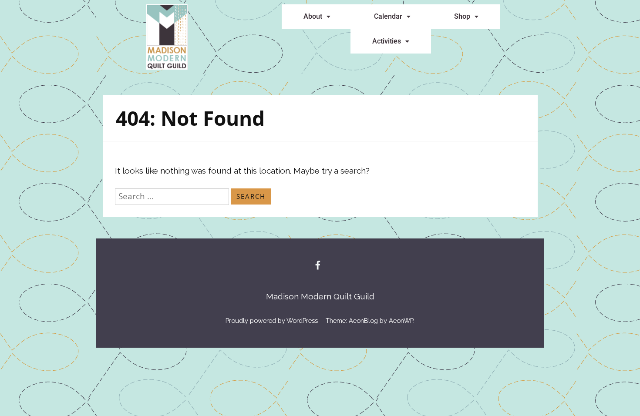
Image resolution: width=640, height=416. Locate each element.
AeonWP (401, 320)
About (312, 16)
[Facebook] (318, 265)
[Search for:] (173, 196)
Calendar (388, 16)
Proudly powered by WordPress (272, 320)
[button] (317, 16)
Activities (386, 41)
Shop (462, 16)
